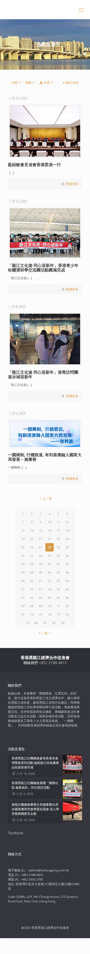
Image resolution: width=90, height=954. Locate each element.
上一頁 (47, 498)
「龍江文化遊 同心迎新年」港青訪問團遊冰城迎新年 (43, 374)
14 (31, 530)
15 (40, 530)
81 (45, 623)
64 (49, 597)
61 (22, 597)
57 (40, 589)
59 (58, 589)
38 (31, 564)
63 (40, 597)
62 (31, 597)
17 (58, 530)
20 (31, 539)
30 (67, 547)
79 (27, 623)
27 (40, 547)
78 (67, 614)
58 (49, 589)
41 (58, 564)
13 (22, 530)
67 (22, 606)
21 (40, 539)
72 (67, 606)
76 (49, 614)
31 (22, 555)
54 (67, 581)
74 (31, 614)
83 (63, 623)
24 (67, 539)
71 (58, 606)
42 (67, 564)
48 (67, 572)
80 (36, 623)
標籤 (28, 82)
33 (40, 555)
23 (58, 539)
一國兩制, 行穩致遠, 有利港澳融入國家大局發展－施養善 (45, 457)
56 (31, 589)
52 (49, 581)
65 (58, 597)
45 (40, 572)
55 (22, 589)
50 (31, 581)
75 (40, 614)
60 (67, 589)
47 (58, 572)
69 (40, 606)
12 (67, 522)
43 (22, 572)
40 (49, 564)
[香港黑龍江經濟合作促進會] (45, 9)
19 (22, 539)
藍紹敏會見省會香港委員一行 (34, 164)
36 (67, 555)
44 (31, 572)
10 (49, 522)
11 (58, 522)
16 (49, 530)
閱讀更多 (72, 184)
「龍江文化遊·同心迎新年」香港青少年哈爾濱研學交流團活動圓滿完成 (43, 268)
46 (49, 572)
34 (49, 555)
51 (40, 581)
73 (22, 614)
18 (67, 530)
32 (31, 555)
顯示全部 (72, 82)
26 (31, 547)
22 (49, 539)
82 (54, 623)
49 (22, 581)
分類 (15, 82)
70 (49, 606)
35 (58, 555)
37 (22, 564)
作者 (46, 82)
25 (22, 547)
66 (67, 597)
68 (31, 606)
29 (58, 547)
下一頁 (43, 633)
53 (58, 581)
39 (40, 564)
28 (49, 547)
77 (58, 614)
